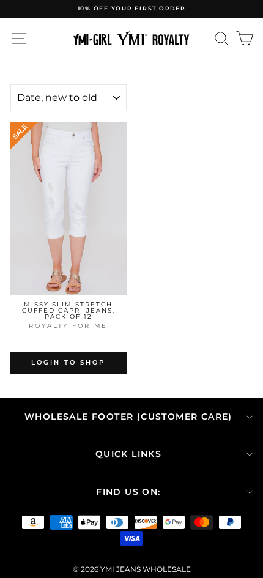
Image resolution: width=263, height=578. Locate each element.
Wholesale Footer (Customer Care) (128, 416)
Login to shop (68, 362)
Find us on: (128, 491)
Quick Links (128, 453)
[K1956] (68, 338)
